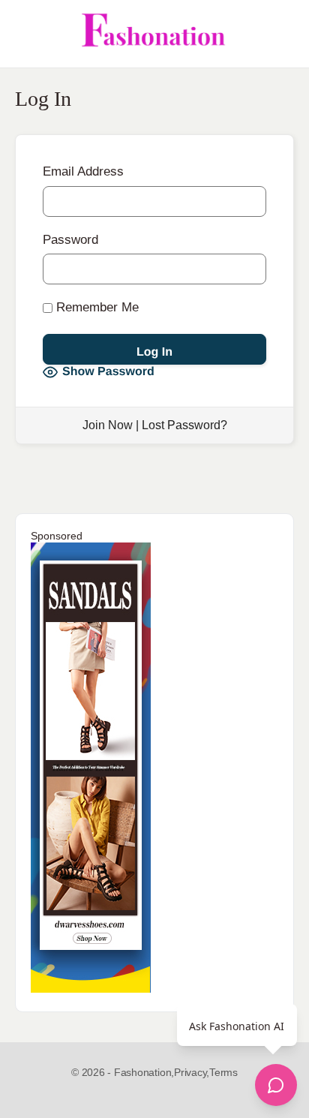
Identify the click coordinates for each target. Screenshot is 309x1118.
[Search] (281, 34)
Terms (223, 1072)
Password (70, 240)
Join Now (107, 425)
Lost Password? (184, 425)
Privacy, (191, 1072)
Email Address (83, 171)
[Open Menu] (24, 34)
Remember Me (95, 307)
